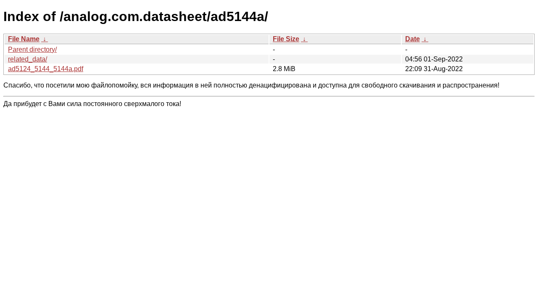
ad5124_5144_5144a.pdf (45, 68)
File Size (286, 39)
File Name (24, 39)
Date (412, 39)
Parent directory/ (32, 49)
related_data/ (27, 59)
